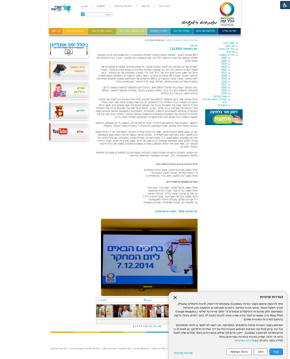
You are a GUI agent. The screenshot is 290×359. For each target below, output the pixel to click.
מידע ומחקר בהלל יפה (132, 30)
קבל (276, 351)
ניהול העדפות (239, 351)
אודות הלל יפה (181, 30)
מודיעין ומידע (229, 30)
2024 (224, 63)
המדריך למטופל (158, 30)
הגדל (149, 300)
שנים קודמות (220, 96)
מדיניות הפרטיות (245, 340)
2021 (224, 72)
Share (194, 45)
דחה (260, 351)
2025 (224, 60)
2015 (224, 90)
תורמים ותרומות (75, 30)
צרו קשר (55, 30)
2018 (224, 81)
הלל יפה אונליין (227, 49)
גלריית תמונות (227, 54)
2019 (224, 78)
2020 (224, 75)
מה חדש (230, 46)
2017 (224, 84)
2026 (224, 57)
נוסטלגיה (222, 105)
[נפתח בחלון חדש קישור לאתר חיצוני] (224, 117)
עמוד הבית (229, 43)
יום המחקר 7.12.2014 (183, 48)
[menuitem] (164, 6)
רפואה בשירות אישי (102, 30)
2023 (224, 66)
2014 (224, 93)
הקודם (103, 300)
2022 (224, 69)
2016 (224, 87)
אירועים (231, 51)
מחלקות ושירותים (205, 30)
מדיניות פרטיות (183, 353)
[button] (83, 14)
